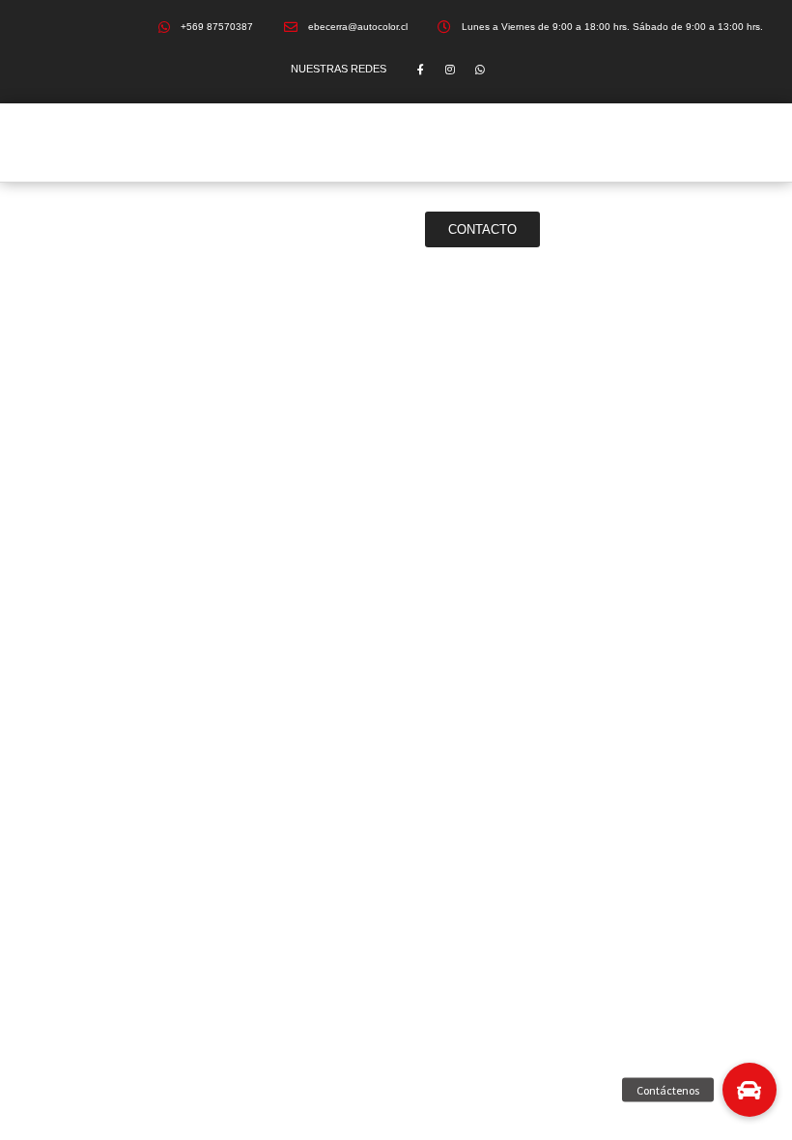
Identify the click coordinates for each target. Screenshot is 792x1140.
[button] (749, 1090)
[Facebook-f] (421, 69)
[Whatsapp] (480, 69)
